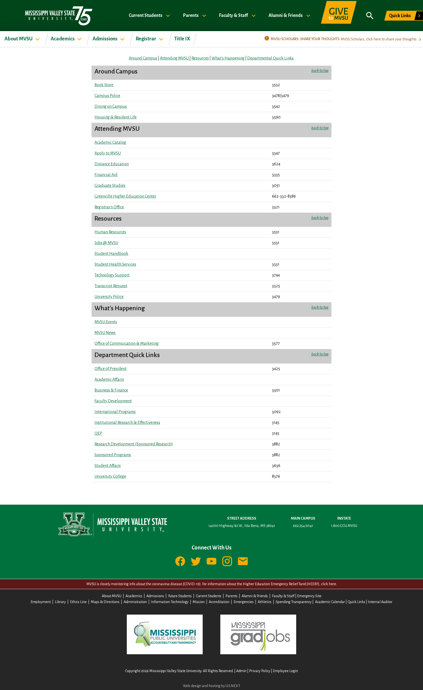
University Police (109, 297)
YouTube (211, 561)
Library (60, 602)
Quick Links (400, 15)
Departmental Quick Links (270, 58)
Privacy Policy (259, 671)
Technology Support (111, 275)
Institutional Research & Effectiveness (127, 422)
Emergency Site (309, 596)
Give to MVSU (339, 15)
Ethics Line (78, 602)
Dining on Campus (110, 106)
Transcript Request (110, 286)
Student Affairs (107, 466)
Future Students (180, 596)
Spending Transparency (294, 602)
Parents (191, 15)
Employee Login (285, 671)
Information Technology (169, 602)
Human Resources (110, 232)
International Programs (115, 412)
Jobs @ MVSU (106, 243)
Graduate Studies (109, 185)
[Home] (58, 15)
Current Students (146, 15)
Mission (199, 602)
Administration (135, 602)
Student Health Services (115, 264)
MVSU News (105, 333)
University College (110, 476)
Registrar (146, 38)
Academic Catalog (110, 142)
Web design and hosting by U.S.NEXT (211, 686)
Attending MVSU (174, 58)
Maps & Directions (105, 602)
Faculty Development (113, 401)
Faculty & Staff (234, 15)
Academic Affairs (109, 379)
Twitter (196, 561)
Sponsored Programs (112, 455)
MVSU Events (105, 322)
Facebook (180, 561)
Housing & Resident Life (115, 117)
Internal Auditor (380, 602)
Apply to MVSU (107, 153)
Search (370, 16)
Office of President (110, 369)
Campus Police (107, 96)
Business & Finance (111, 390)
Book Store (103, 85)
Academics (63, 38)
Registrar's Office (109, 207)
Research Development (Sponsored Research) (133, 444)
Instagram (227, 561)
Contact (243, 561)
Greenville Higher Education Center (125, 196)
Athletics (264, 602)
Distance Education (111, 164)
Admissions (105, 38)
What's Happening (228, 58)
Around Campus (143, 58)
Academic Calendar (330, 602)
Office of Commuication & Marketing (126, 343)
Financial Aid (106, 175)
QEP (98, 433)
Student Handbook (111, 253)
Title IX (182, 38)
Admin (241, 671)
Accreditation (219, 602)
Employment (41, 602)
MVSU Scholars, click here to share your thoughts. (379, 39)
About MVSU (18, 38)
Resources (200, 58)
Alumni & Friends (286, 15)
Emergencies (244, 602)
